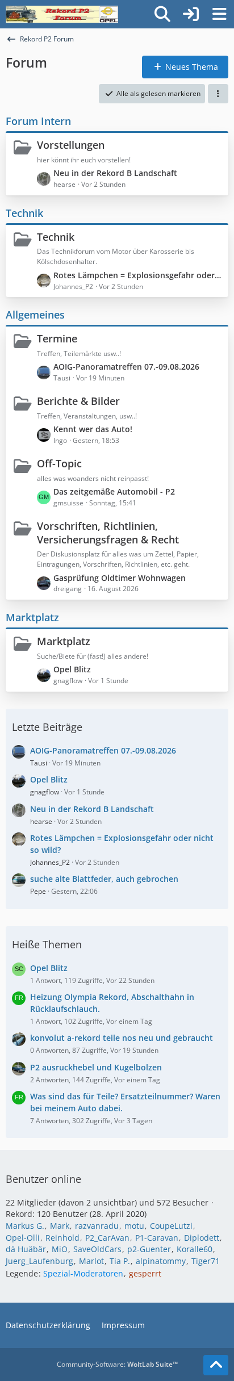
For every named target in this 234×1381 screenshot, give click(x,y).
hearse (41, 821)
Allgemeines (35, 314)
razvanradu (97, 1225)
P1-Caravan (156, 1237)
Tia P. (120, 1261)
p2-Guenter (149, 1249)
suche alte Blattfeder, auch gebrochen (104, 878)
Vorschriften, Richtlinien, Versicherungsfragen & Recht (108, 532)
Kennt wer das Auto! (92, 429)
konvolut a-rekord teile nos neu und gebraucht (121, 1037)
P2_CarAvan (107, 1237)
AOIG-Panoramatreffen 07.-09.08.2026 (126, 366)
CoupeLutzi (171, 1225)
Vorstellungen (71, 145)
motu (134, 1225)
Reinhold (62, 1237)
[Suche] (162, 14)
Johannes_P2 (50, 862)
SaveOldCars (97, 1249)
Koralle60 (194, 1249)
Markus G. (25, 1225)
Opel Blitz (72, 669)
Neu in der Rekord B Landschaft (115, 173)
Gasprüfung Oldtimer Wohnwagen (119, 577)
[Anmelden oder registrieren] (190, 14)
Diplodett (201, 1237)
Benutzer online (43, 1179)
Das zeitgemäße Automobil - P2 (114, 491)
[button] (218, 93)
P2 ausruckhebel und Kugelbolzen (96, 1067)
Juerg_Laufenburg (39, 1261)
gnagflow (44, 792)
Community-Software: (117, 1364)
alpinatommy (161, 1261)
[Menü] (219, 14)
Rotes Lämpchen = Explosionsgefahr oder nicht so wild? (138, 275)
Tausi (38, 763)
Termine (57, 338)
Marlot (91, 1261)
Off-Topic (59, 463)
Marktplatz (32, 617)
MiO (60, 1249)
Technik (24, 213)
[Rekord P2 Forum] (61, 14)
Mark (59, 1225)
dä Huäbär (26, 1249)
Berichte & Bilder (78, 401)
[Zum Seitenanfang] (215, 1365)
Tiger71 (205, 1261)
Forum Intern (38, 121)
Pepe (38, 891)
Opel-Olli (23, 1237)
